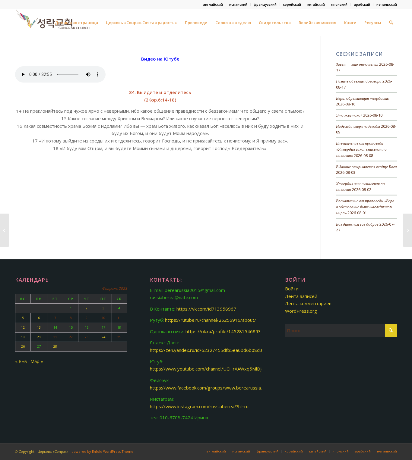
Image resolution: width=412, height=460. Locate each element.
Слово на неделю (233, 22)
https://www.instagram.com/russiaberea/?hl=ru (199, 406)
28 (55, 346)
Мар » (36, 361)
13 (39, 327)
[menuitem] (213, 4)
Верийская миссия (317, 22)
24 (103, 337)
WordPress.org (301, 311)
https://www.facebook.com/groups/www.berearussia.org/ (210, 388)
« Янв (21, 361)
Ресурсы (372, 22)
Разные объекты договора (359, 80)
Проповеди (196, 22)
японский (339, 4)
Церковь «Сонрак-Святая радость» (141, 22)
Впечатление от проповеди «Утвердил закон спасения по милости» (361, 149)
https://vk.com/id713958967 (206, 309)
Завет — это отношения (357, 64)
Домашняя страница (76, 22)
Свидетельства (275, 22)
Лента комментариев (308, 303)
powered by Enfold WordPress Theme (102, 451)
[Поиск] (391, 22)
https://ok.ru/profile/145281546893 (223, 331)
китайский (316, 4)
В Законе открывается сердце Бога (366, 166)
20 (39, 337)
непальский (386, 4)
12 (23, 327)
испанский (238, 4)
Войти (292, 289)
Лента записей (301, 296)
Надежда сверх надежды (358, 126)
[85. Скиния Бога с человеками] (407, 230)
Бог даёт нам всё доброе (357, 224)
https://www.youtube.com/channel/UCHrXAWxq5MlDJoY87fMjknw (218, 369)
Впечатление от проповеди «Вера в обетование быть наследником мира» (365, 206)
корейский (292, 4)
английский (213, 4)
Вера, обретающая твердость (362, 98)
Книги (350, 22)
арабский (362, 4)
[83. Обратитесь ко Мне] (4, 230)
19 (23, 337)
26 (23, 346)
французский (265, 4)
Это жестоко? (349, 114)
